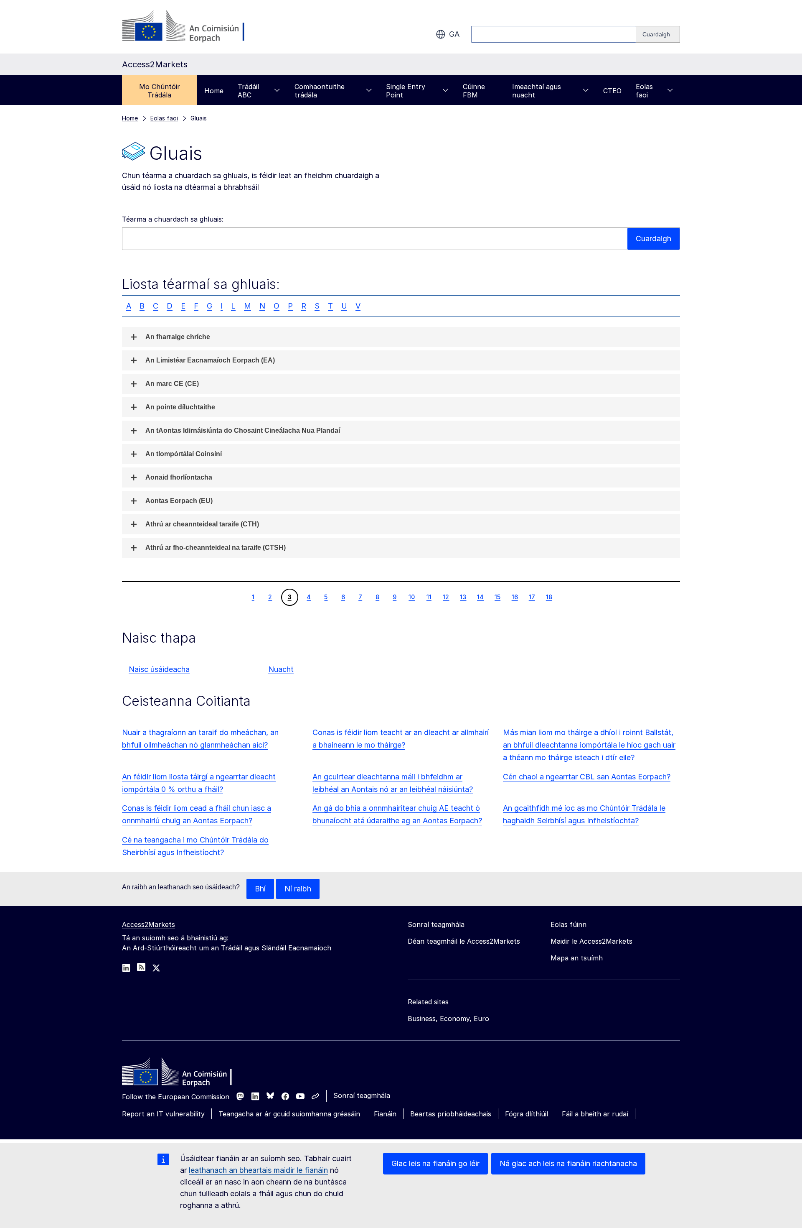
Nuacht (281, 669)
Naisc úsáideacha (159, 669)
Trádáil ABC (248, 90)
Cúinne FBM (474, 90)
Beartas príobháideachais (450, 1114)
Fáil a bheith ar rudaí (595, 1114)
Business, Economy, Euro (448, 1018)
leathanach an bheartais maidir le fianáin (258, 1170)
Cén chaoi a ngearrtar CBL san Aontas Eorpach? (586, 776)
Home (213, 91)
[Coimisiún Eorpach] (189, 26)
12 (445, 596)
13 (462, 596)
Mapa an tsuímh (577, 958)
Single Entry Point (405, 90)
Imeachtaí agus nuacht (536, 90)
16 (514, 596)
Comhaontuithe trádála (319, 90)
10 (411, 596)
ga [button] (454, 34)
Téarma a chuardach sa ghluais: (172, 219)
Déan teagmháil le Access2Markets (464, 941)
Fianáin (385, 1114)
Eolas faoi (644, 90)
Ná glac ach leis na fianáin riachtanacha (568, 1163)
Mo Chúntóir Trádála (159, 90)
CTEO (612, 91)
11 (428, 596)
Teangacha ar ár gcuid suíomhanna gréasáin (289, 1114)
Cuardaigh (653, 238)
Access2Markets (148, 924)
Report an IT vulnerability (163, 1114)
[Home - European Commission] (182, 1073)
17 (531, 596)
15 (497, 596)
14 (480, 596)
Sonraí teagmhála (361, 1095)
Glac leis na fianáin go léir (435, 1163)
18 (549, 596)
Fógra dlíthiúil (526, 1114)
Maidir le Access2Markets (591, 941)
